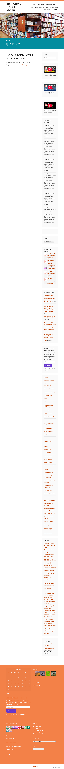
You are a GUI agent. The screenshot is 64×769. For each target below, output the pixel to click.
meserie (46, 583)
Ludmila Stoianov (50, 582)
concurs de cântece (49, 556)
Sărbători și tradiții (48, 521)
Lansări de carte (48, 456)
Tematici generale (48, 525)
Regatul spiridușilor (49, 648)
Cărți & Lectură (47, 420)
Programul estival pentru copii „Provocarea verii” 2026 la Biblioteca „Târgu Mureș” (49, 299)
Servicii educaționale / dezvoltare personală (50, 623)
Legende (55, 6)
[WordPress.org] (7, 46)
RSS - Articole (10, 738)
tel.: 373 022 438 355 (38, 730)
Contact (55, 9)
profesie (46, 595)
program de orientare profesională (49, 603)
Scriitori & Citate (46, 6)
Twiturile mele (10, 749)
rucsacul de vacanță (51, 614)
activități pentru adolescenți (49, 543)
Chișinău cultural (48, 395)
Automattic (35, 766)
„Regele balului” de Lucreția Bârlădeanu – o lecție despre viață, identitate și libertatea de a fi (49, 337)
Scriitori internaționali (49, 500)
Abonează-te (48, 365)
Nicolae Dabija (51, 585)
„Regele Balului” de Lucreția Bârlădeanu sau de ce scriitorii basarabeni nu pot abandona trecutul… (50, 326)
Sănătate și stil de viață (49, 513)
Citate (45, 398)
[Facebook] (7, 44)
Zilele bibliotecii (48, 533)
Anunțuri (46, 377)
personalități (49, 593)
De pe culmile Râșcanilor (37, 7)
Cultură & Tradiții (48, 413)
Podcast (46, 469)
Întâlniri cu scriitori (49, 380)
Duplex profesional (48, 431)
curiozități (51, 558)
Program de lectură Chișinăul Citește (49, 599)
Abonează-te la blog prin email (16, 698)
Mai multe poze (37, 678)
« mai (7, 693)
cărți (54, 557)
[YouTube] (19, 44)
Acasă (34, 4)
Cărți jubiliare (46, 562)
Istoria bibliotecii (48, 453)
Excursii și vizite (48, 438)
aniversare (50, 548)
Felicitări (46, 446)
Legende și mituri (48, 459)
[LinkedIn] (16, 44)
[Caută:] (14, 65)
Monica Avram (46, 585)
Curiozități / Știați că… (49, 417)
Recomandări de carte (52, 7)
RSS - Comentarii (11, 742)
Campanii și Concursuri (49, 392)
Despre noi (41, 4)
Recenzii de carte (48, 490)
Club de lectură (47, 402)
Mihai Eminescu (48, 462)
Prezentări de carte (48, 472)
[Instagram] (13, 44)
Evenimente (37, 6)
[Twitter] (10, 44)
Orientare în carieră (49, 466)
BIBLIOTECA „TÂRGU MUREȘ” (13, 7)
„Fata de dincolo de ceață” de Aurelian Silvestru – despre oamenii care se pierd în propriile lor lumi (50, 308)
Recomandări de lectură (50, 494)
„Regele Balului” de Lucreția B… (51, 257)
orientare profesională (48, 586)
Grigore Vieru (47, 449)
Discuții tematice (48, 428)
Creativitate (47, 410)
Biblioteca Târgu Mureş (49, 389)
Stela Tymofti (46, 627)
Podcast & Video (47, 9)
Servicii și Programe (51, 4)
